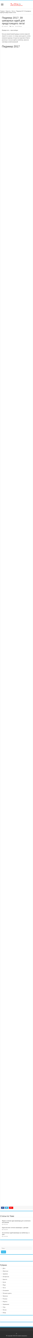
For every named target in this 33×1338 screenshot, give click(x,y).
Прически (5, 1296)
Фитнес (5, 1310)
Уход (4, 1307)
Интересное (6, 1276)
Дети (4, 1268)
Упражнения (6, 1304)
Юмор (4, 1312)
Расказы (5, 1298)
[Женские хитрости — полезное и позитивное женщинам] (16, 4)
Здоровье (5, 1274)
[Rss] (16, 1334)
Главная (2, 11)
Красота (8, 11)
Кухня (4, 1282)
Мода (4, 1285)
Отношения (6, 1290)
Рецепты (5, 1301)
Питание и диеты (7, 1293)
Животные (5, 1271)
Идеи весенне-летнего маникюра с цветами (15, 1227)
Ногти (13, 11)
